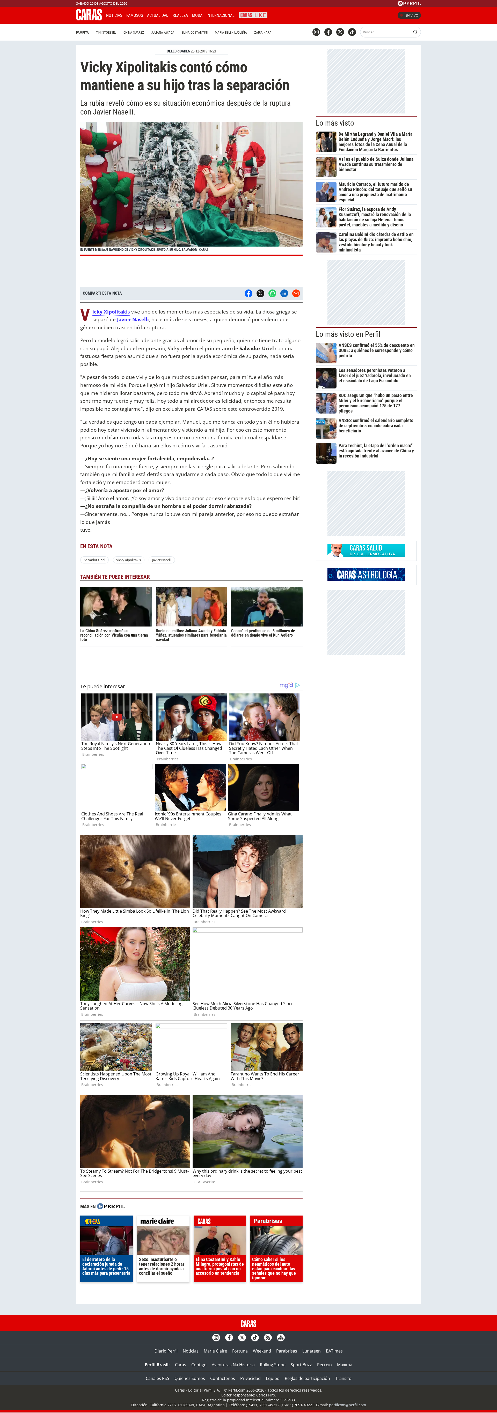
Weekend (262, 1351)
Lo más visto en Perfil (348, 334)
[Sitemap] (281, 1337)
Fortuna (240, 1351)
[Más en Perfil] (111, 1207)
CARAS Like (253, 14)
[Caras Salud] (366, 555)
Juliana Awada (162, 32)
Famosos (134, 15)
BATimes (334, 1351)
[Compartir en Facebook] (248, 293)
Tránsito (343, 1378)
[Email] (296, 293)
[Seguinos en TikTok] (352, 32)
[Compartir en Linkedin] (284, 293)
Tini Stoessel (106, 32)
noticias (106, 1222)
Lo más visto (335, 123)
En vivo (411, 15)
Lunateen (311, 1351)
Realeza (180, 15)
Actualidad (158, 15)
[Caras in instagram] (316, 32)
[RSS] (268, 1337)
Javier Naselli (161, 559)
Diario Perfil (166, 1351)
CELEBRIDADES (178, 51)
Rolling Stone (273, 1365)
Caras (180, 1365)
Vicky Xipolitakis (128, 559)
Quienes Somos (189, 1378)
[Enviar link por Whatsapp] (272, 293)
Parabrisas (286, 1351)
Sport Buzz (301, 1365)
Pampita (82, 32)
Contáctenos (222, 1378)
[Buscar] (415, 32)
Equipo (273, 1378)
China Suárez (133, 32)
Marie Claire (215, 1351)
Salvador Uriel (94, 559)
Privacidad (250, 1378)
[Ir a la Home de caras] (89, 19)
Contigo (199, 1365)
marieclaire (163, 1222)
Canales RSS (157, 1378)
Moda (197, 15)
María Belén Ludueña (231, 32)
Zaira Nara (263, 32)
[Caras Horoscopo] (366, 579)
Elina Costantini (195, 32)
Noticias (114, 15)
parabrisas (276, 1222)
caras (220, 1222)
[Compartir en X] (260, 293)
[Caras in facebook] (328, 32)
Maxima (344, 1365)
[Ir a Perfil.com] (409, 4)
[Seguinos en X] (340, 32)
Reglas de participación (307, 1378)
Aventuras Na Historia (233, 1365)
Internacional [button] (221, 15)
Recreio (324, 1365)
